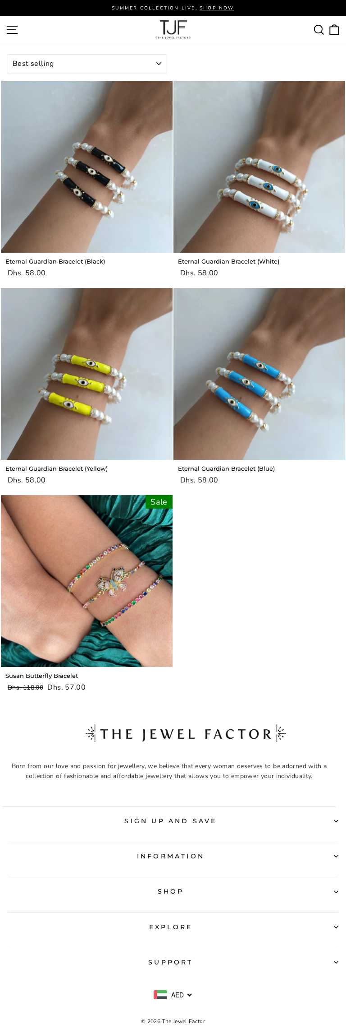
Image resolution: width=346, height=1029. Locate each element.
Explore (170, 927)
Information (171, 856)
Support (170, 962)
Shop (171, 891)
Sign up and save (170, 821)
